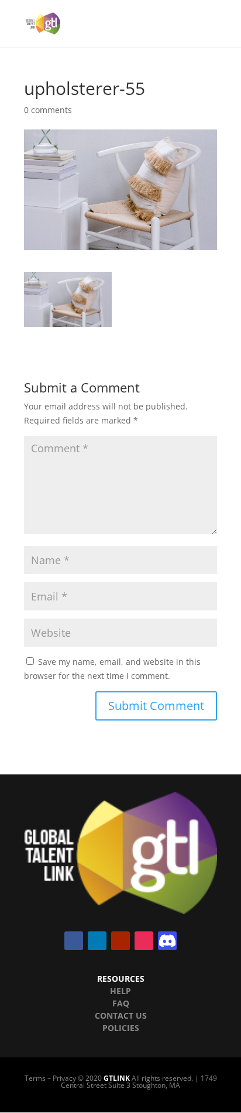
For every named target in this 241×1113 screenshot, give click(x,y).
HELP (120, 990)
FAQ (120, 1003)
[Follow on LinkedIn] (97, 940)
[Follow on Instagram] (144, 940)
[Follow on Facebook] (73, 940)
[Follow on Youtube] (120, 940)
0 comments (48, 109)
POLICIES (120, 1027)
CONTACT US (121, 1015)
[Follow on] (167, 940)
